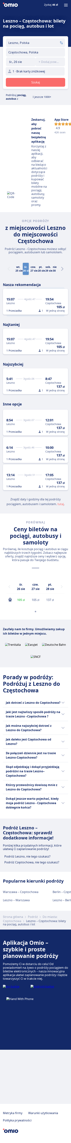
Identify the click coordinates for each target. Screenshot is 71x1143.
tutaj (61, 504)
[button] (21, 61)
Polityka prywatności (17, 1120)
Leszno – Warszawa (16, 900)
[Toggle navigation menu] (66, 5)
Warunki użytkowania (43, 1113)
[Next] (62, 268)
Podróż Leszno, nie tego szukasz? (27, 856)
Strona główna (13, 917)
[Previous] (9, 587)
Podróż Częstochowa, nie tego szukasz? (31, 862)
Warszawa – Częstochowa (20, 892)
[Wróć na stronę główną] (10, 5)
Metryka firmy (12, 1113)
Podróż (33, 917)
